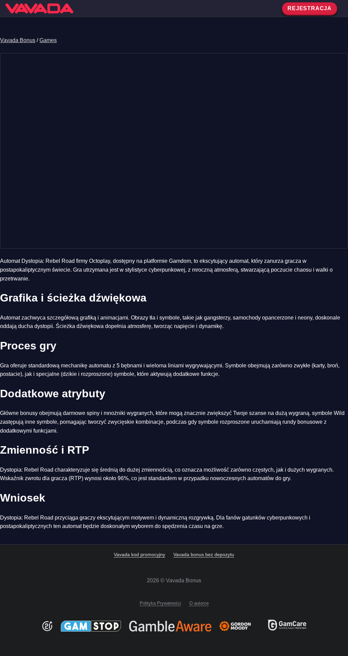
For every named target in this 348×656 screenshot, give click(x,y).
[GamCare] (287, 629)
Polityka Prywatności (160, 603)
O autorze (199, 603)
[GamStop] (91, 626)
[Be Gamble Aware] (170, 626)
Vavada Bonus (17, 40)
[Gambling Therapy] (240, 626)
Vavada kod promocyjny (139, 554)
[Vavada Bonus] (39, 8)
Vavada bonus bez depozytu (203, 554)
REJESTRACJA (310, 8)
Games (48, 40)
